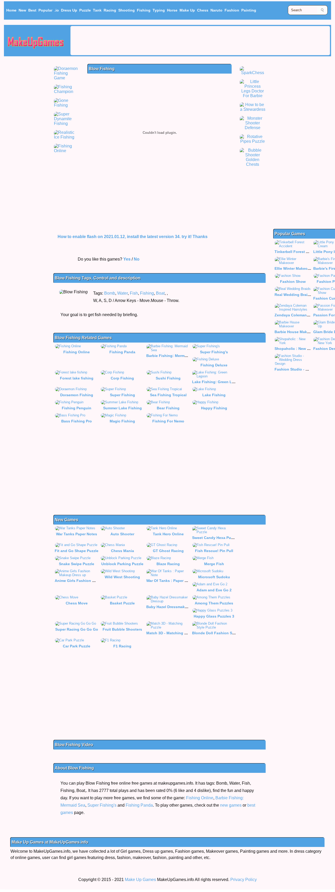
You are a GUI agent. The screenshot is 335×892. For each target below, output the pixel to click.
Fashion (232, 10)
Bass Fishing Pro (76, 421)
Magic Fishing (122, 421)
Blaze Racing (168, 564)
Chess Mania (122, 551)
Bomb (109, 293)
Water (122, 293)
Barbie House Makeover (296, 332)
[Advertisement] (200, 40)
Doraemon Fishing (76, 395)
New (22, 10)
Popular (45, 10)
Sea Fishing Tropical (168, 395)
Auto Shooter (122, 534)
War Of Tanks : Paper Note (169, 581)
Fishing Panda (122, 352)
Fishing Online (76, 352)
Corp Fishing (122, 378)
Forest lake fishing (76, 378)
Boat (160, 293)
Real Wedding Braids (293, 295)
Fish (134, 293)
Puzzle (85, 10)
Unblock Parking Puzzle (122, 564)
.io (56, 10)
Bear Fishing (168, 408)
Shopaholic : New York (295, 348)
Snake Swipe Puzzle (76, 564)
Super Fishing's (214, 352)
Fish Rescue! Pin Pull (214, 551)
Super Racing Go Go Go (76, 629)
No (136, 259)
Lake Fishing (214, 395)
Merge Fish (214, 564)
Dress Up (69, 10)
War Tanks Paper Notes (76, 534)
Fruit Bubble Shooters (122, 629)
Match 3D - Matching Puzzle (171, 633)
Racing (110, 10)
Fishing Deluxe (213, 365)
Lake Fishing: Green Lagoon (217, 382)
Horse (172, 10)
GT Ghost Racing (168, 551)
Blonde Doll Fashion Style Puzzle (221, 633)
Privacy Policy (243, 879)
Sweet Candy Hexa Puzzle (215, 538)
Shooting (126, 10)
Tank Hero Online (168, 534)
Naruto (216, 10)
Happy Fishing (214, 408)
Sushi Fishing (168, 378)
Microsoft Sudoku (214, 577)
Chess (202, 10)
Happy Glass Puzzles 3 (214, 616)
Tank (97, 10)
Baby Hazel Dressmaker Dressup (175, 607)
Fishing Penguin (76, 408)
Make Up (187, 10)
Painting (248, 10)
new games (231, 805)
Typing (159, 10)
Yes (127, 259)
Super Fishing (122, 395)
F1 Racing (122, 646)
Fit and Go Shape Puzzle (76, 551)
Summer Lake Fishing (122, 408)
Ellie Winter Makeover (294, 268)
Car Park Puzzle (76, 646)
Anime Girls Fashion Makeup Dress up (89, 581)
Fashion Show (293, 281)
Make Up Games (140, 879)
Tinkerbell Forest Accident (298, 252)
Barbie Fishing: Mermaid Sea (172, 356)
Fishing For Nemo (168, 421)
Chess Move (77, 603)
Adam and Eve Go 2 (214, 590)
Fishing (143, 10)
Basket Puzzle (122, 603)
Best (32, 10)
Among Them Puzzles (214, 603)
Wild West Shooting (122, 577)
